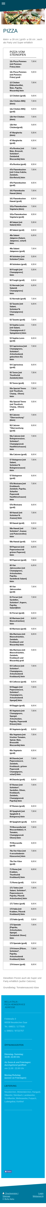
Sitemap (6, 1196)
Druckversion (11, 1193)
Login (40, 1193)
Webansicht (38, 1196)
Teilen (9, 1172)
